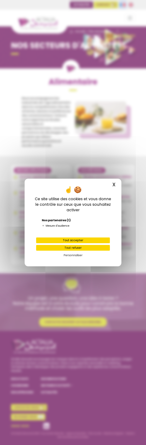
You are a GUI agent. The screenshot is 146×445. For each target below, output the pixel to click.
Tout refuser (73, 248)
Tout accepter (73, 240)
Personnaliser (73, 255)
